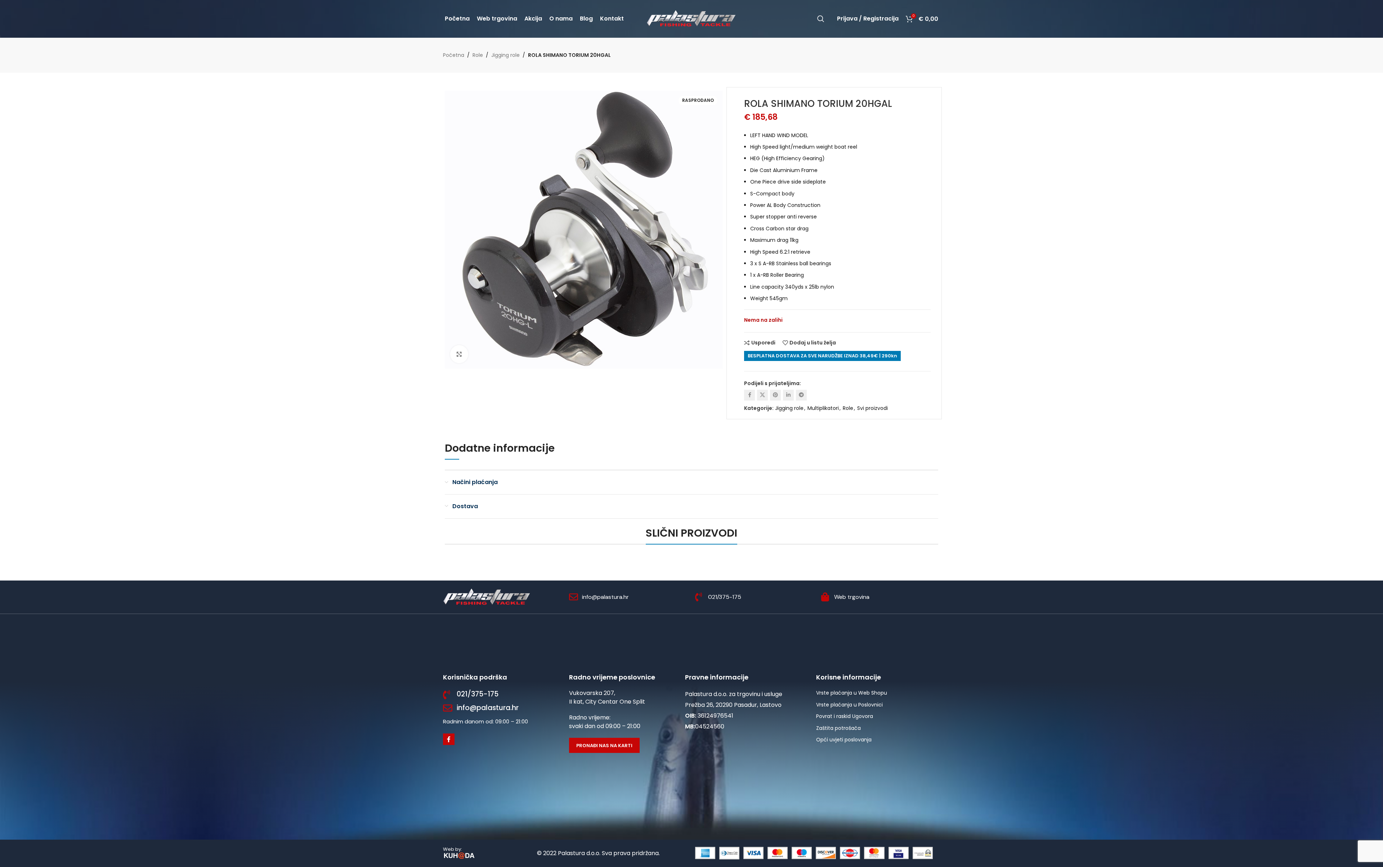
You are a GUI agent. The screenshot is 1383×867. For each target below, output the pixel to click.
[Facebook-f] (449, 739)
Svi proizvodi (872, 408)
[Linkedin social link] (788, 395)
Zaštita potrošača (838, 728)
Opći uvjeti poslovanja (844, 739)
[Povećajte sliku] (459, 354)
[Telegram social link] (801, 395)
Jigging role (505, 55)
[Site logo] (691, 18)
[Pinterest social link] (775, 395)
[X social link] (762, 395)
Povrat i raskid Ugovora (844, 716)
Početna (453, 55)
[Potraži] (821, 19)
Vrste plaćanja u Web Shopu (851, 692)
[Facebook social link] (749, 395)
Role (478, 55)
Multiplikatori (823, 408)
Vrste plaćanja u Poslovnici (849, 704)
